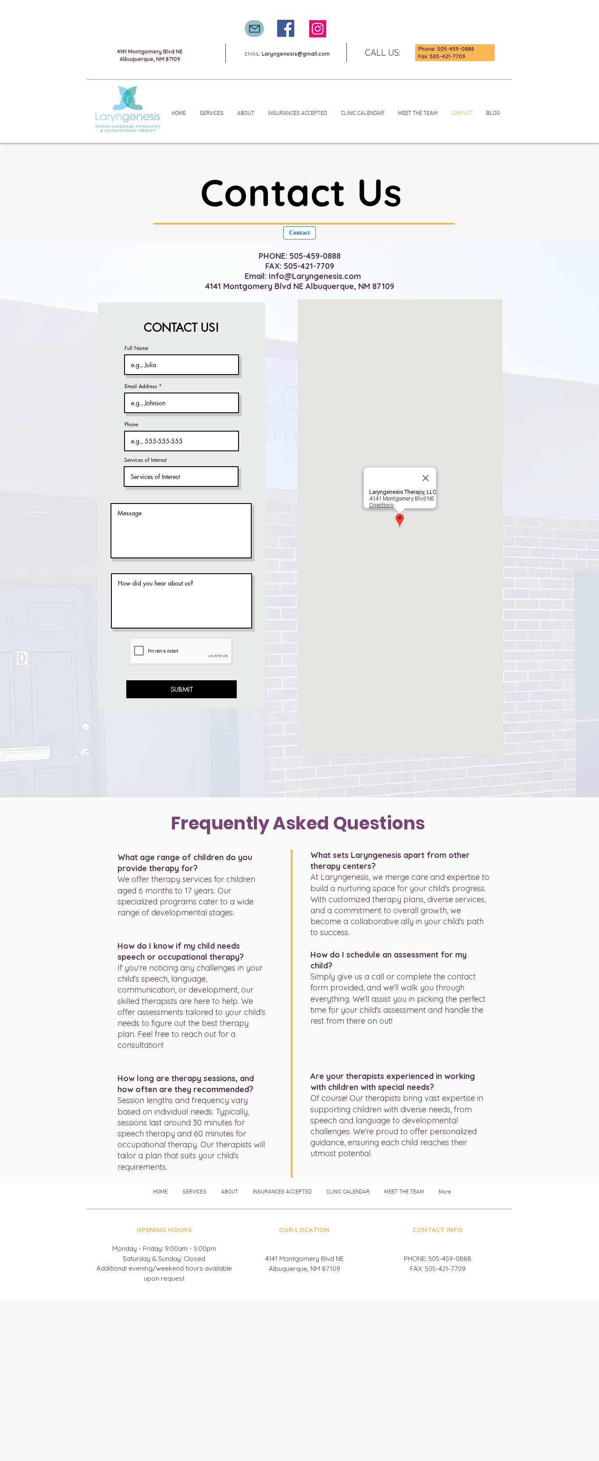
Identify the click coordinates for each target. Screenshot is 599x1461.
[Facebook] (285, 28)
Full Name (136, 348)
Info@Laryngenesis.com (315, 276)
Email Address (141, 386)
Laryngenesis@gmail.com (296, 53)
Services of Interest (145, 460)
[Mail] (254, 28)
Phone (131, 424)
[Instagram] (317, 28)
